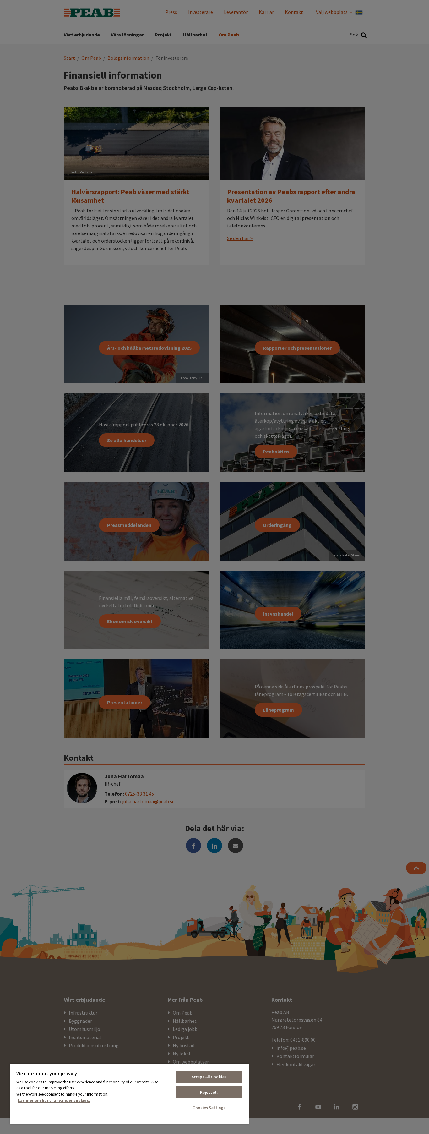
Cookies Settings (209, 1107)
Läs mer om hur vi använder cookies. (54, 1100)
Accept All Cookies (209, 1077)
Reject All (209, 1092)
